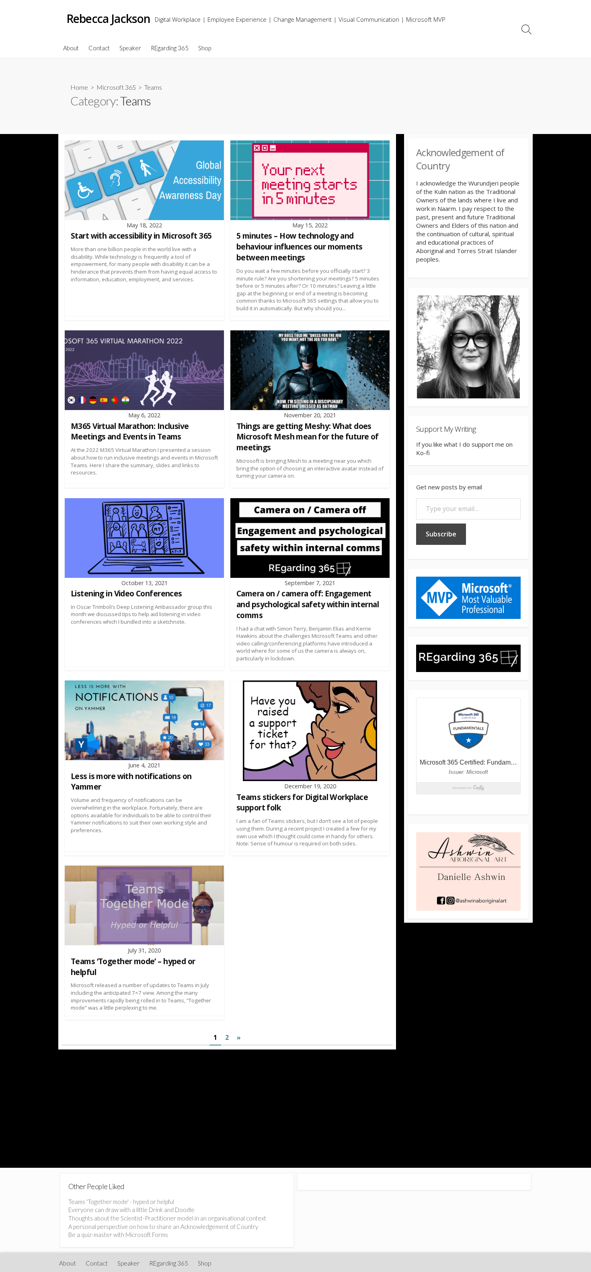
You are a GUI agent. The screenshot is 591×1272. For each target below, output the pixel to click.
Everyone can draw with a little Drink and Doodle (131, 1209)
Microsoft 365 (116, 87)
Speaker (130, 48)
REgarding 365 (170, 48)
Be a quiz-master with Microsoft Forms (118, 1234)
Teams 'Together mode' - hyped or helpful (121, 1201)
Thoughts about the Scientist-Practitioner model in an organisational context (167, 1218)
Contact (99, 48)
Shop (204, 48)
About (71, 48)
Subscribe (441, 534)
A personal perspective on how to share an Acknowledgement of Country (163, 1226)
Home (79, 87)
